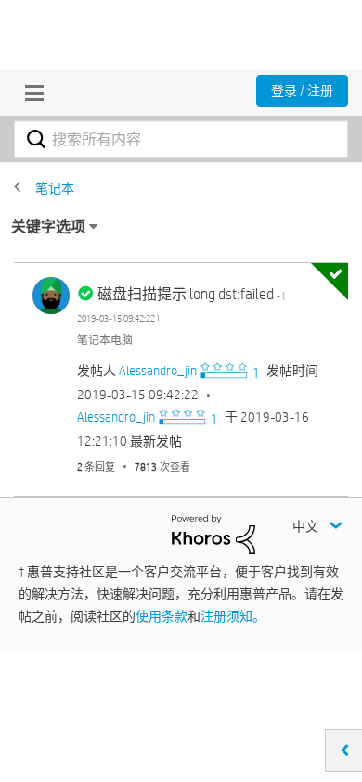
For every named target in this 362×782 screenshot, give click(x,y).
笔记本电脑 (105, 339)
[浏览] (29, 92)
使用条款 (161, 616)
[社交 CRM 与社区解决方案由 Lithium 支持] (213, 533)
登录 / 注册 (302, 90)
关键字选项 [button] (48, 226)
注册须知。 (232, 616)
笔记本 (54, 188)
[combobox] (181, 139)
